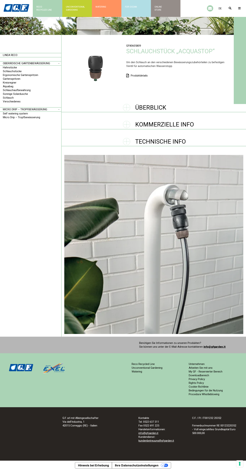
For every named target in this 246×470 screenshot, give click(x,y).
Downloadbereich (199, 375)
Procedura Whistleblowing (204, 394)
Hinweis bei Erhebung (93, 465)
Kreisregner (9, 82)
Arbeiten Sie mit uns (201, 367)
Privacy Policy (197, 379)
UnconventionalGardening (75, 8)
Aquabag (8, 86)
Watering (100, 7)
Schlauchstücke (12, 71)
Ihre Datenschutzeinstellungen (136, 465)
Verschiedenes (12, 101)
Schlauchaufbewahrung (17, 90)
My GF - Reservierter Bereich (205, 371)
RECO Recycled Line (44, 8)
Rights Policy (196, 383)
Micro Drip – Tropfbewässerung (25, 109)
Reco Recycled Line (143, 364)
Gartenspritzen (11, 78)
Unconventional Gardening (147, 367)
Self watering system (15, 113)
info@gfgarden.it (214, 346)
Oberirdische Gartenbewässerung (26, 63)
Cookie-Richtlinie (199, 386)
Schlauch (8, 97)
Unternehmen (197, 364)
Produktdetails (139, 75)
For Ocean (131, 7)
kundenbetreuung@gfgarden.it (156, 440)
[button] (220, 8)
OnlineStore (158, 8)
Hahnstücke (10, 67)
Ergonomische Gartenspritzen (20, 75)
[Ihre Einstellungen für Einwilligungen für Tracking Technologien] (239, 463)
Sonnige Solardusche (15, 94)
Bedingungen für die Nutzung (206, 390)
